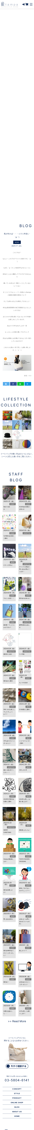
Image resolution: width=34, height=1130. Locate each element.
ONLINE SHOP (17, 1102)
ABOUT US (17, 1112)
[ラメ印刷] (26, 434)
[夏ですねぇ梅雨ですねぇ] (7, 434)
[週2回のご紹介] (17, 434)
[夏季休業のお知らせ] (26, 425)
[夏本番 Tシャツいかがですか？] (17, 425)
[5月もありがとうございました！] (7, 415)
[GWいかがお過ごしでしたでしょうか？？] (7, 444)
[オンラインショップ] (26, 5)
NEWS (17, 242)
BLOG (17, 1107)
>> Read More (17, 1021)
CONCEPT (17, 1089)
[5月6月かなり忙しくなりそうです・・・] (17, 444)
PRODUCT (17, 1098)
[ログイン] (23, 5)
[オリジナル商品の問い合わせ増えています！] (7, 425)
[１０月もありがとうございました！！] (26, 415)
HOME (17, 1116)
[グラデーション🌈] (26, 444)
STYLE (17, 1093)
